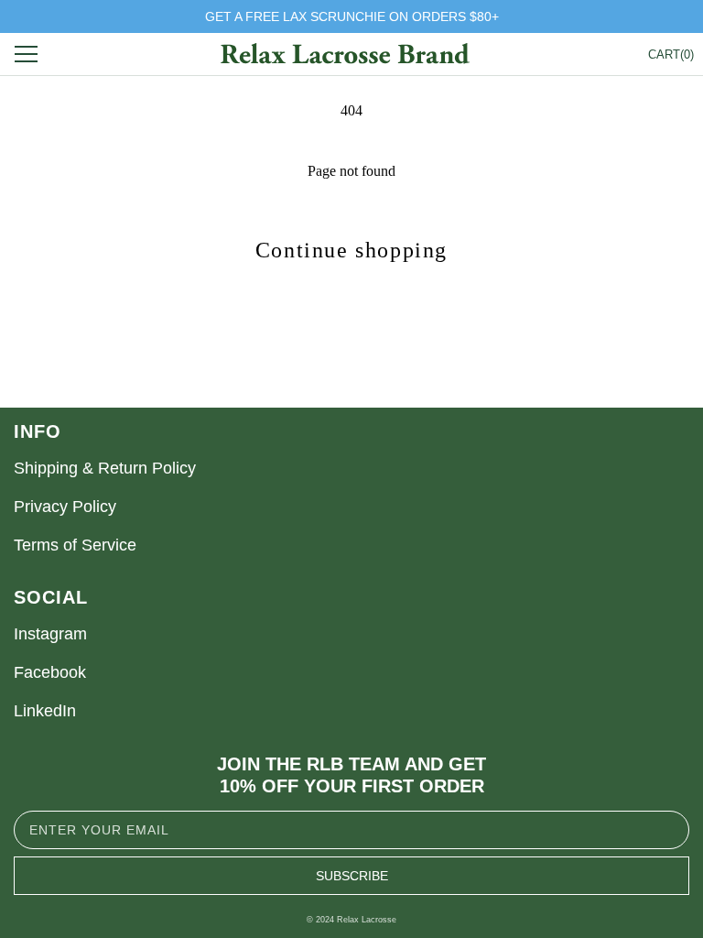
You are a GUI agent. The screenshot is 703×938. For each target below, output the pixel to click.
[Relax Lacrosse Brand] (344, 54)
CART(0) (671, 54)
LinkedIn (45, 711)
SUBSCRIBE (352, 875)
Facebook (50, 672)
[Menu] (30, 54)
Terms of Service (75, 545)
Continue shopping (351, 250)
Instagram (50, 634)
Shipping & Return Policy (105, 468)
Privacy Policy (65, 506)
